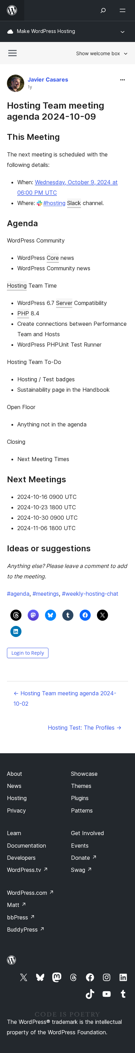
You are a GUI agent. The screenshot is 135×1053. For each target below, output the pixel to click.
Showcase (84, 773)
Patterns (82, 810)
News (14, 785)
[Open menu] (124, 10)
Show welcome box (98, 53)
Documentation (26, 845)
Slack (74, 202)
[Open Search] (103, 10)
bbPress (21, 917)
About (14, 773)
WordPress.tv (27, 869)
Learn (14, 833)
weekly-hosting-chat (90, 593)
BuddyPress (26, 929)
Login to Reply (27, 652)
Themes (81, 785)
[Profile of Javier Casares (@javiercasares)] (15, 85)
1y (30, 87)
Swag (81, 869)
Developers (21, 857)
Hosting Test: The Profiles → (85, 727)
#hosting (54, 202)
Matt (16, 904)
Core (53, 257)
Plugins (80, 798)
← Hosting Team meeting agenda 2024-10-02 (65, 698)
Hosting (17, 285)
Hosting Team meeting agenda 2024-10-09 (55, 110)
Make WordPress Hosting (46, 31)
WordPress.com (30, 892)
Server (64, 302)
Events (80, 845)
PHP (23, 313)
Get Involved (87, 833)
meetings (46, 593)
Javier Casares (48, 79)
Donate (84, 857)
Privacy (16, 810)
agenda (18, 593)
